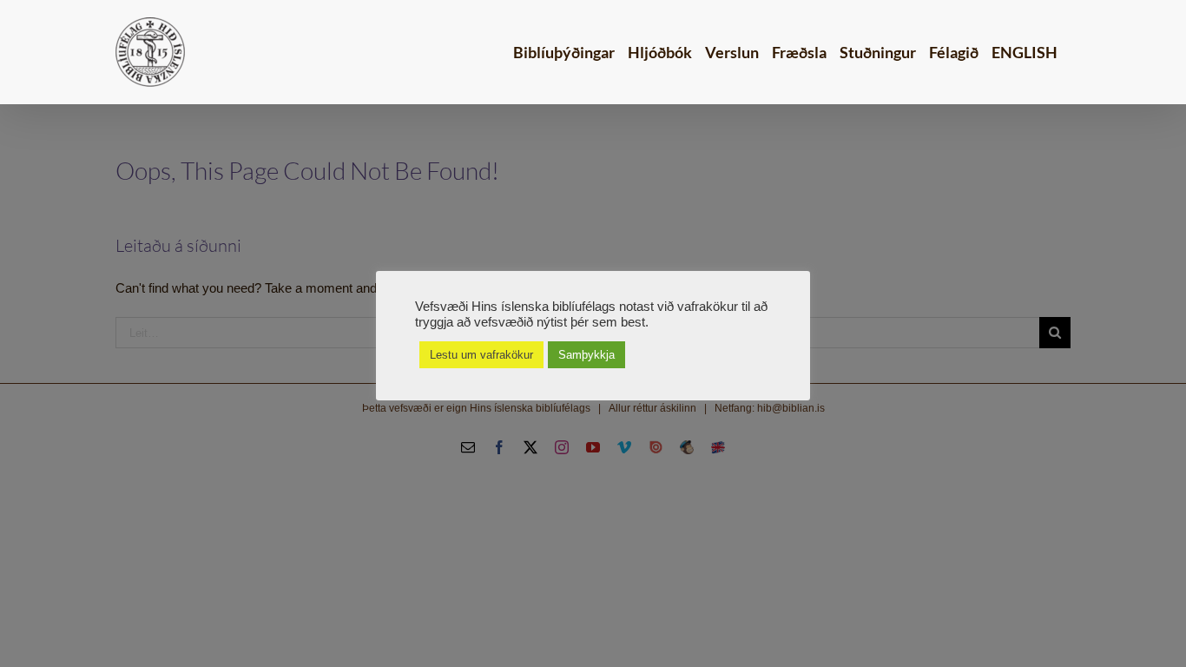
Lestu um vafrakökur (481, 354)
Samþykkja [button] (586, 354)
